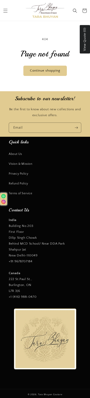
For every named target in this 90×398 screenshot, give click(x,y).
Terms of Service (20, 193)
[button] (5, 11)
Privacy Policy (18, 173)
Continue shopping (45, 70)
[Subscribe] (76, 128)
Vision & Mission (21, 164)
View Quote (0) (85, 39)
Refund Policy (18, 183)
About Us (15, 154)
